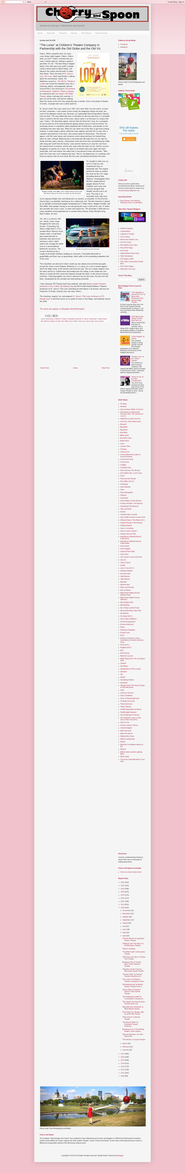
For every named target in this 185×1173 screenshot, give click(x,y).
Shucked (123, 672)
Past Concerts (101, 33)
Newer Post (44, 368)
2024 (123, 889)
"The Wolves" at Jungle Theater (133, 1040)
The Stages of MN (126, 259)
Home (40, 33)
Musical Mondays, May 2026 (130, 611)
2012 (123, 1070)
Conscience (124, 462)
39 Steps (123, 404)
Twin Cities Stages (127, 266)
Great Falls (124, 498)
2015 (123, 1060)
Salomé (123, 663)
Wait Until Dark (125, 731)
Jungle (122, 565)
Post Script (124, 251)
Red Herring (124, 653)
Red (121, 650)
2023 (123, 892)
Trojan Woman (125, 707)
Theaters (63, 33)
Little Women (125, 576)
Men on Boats (125, 590)
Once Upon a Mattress (128, 619)
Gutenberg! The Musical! (129, 506)
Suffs (122, 690)
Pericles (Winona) (126, 624)
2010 (123, 1076)
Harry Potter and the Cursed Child (132, 517)
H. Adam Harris (102, 319)
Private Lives (125, 633)
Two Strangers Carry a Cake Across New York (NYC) (130, 719)
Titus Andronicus (126, 704)
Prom (122, 635)
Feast (122, 476)
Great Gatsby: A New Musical (130, 501)
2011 (123, 1073)
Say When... (124, 666)
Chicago (123, 449)
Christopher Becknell (74, 319)
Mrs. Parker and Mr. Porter (129, 608)
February (126, 1047)
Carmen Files (125, 446)
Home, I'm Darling (126, 528)
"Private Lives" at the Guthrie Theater (137, 359)
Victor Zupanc (99, 321)
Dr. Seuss (85, 319)
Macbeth (123, 582)
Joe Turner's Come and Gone (131, 557)
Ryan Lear (82, 321)
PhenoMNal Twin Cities (128, 245)
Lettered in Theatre (127, 234)
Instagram (124, 47)
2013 (123, 1066)
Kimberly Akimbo (126, 571)
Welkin (122, 742)
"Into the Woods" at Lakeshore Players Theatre (133, 939)
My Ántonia (124, 613)
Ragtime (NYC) (126, 647)
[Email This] (46, 315)
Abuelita (123, 406)
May (124, 932)
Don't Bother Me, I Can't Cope (131, 473)
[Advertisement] (75, 347)
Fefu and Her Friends (128, 479)
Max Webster (45, 321)
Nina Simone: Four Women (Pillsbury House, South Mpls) (131, 202)
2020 (123, 901)
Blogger (120, 1155)
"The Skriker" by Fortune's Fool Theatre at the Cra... (133, 1003)
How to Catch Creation (128, 531)
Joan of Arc (124, 554)
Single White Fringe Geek (129, 253)
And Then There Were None (130, 421)
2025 (123, 886)
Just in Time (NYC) (127, 568)
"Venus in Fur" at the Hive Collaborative (137, 379)
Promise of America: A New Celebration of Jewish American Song (132, 640)
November (127, 914)
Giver (122, 490)
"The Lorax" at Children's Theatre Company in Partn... (133, 980)
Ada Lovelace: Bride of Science (131, 409)
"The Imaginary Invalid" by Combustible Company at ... (133, 998)
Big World (123, 427)
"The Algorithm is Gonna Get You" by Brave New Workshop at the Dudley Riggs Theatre (138, 297)
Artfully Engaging (126, 228)
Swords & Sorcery (126, 693)
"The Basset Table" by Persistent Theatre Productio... (130, 1024)
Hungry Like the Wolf (128, 534)
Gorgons (123, 495)
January (126, 1050)
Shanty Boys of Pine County (130, 669)
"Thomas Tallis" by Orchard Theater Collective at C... (132, 975)
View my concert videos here (130, 872)
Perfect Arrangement (127, 622)
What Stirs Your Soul (127, 269)
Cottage (123, 465)
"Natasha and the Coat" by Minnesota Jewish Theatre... (133, 970)
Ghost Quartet (125, 487)
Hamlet (123, 512)
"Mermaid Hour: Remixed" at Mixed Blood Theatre (132, 1008)
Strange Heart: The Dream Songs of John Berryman (132, 686)
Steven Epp (90, 321)
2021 (123, 898)
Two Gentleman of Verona (129, 715)
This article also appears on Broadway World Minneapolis (62, 309)
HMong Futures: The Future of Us (132, 520)
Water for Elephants (127, 739)
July (124, 926)
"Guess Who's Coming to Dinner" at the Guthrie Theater (131, 992)
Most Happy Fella (126, 602)
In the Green (124, 546)
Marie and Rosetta (127, 587)
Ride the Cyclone (126, 656)
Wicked (123, 749)
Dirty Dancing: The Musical (130, 470)
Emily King (92, 319)
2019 (123, 904)
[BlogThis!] (49, 315)
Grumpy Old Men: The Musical (131, 503)
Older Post (105, 368)
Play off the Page (126, 248)
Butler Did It (124, 441)
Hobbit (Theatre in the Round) (131, 523)
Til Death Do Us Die (127, 701)
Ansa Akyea (50, 319)
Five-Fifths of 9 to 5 (127, 481)
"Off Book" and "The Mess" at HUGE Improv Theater (132, 944)
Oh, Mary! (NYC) (126, 616)
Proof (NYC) (124, 645)
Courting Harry (125, 467)
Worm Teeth (124, 757)
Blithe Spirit (124, 435)
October (126, 917)
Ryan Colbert (73, 321)
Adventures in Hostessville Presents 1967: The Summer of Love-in (131, 414)
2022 (123, 895)
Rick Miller (65, 321)
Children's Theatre (60, 319)
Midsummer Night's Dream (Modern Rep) (130, 594)
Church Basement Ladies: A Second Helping (130, 455)
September (127, 920)
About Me (51, 33)
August (125, 923)
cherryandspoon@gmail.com (128, 190)
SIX (121, 674)
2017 (123, 1054)
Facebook (124, 44)
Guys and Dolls (126, 509)
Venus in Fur (124, 722)
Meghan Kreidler (55, 321)
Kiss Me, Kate (125, 574)
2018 (123, 908)
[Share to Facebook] (54, 315)
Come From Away (126, 459)
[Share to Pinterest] (56, 315)
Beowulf (123, 424)
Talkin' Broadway (126, 256)
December (127, 910)
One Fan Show (125, 242)
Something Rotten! (127, 680)
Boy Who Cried (125, 438)
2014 (123, 1063)
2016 (123, 1057)
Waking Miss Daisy (127, 736)
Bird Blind (123, 432)
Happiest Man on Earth (128, 514)
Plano (122, 627)
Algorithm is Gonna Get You (130, 419)
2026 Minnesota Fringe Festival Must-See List (137, 318)
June (125, 929)
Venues (74, 33)
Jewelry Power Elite (127, 551)
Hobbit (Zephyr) (126, 525)
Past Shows (86, 33)
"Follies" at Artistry (128, 949)
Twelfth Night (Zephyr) (128, 712)
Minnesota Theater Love (129, 239)
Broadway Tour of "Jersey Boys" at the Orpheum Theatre (131, 964)
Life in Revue (125, 237)
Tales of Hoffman (126, 696)
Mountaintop (124, 605)
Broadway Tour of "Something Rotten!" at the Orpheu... (133, 1030)
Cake (122, 444)
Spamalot (123, 683)
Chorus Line (124, 452)
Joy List (123, 560)
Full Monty (124, 484)
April (124, 936)
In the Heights (125, 549)
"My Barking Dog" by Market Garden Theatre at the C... (132, 985)
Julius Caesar (125, 562)
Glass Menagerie (126, 492)
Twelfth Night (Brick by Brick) (130, 709)
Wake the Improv (126, 733)
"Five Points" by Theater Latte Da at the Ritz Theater (133, 1013)
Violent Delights (126, 728)
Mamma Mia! (125, 585)
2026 (123, 882)
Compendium (125, 231)
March (125, 1043)
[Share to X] (51, 315)
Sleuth (122, 677)
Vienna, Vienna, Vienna (129, 725)
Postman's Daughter (127, 630)
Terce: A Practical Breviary (129, 698)
